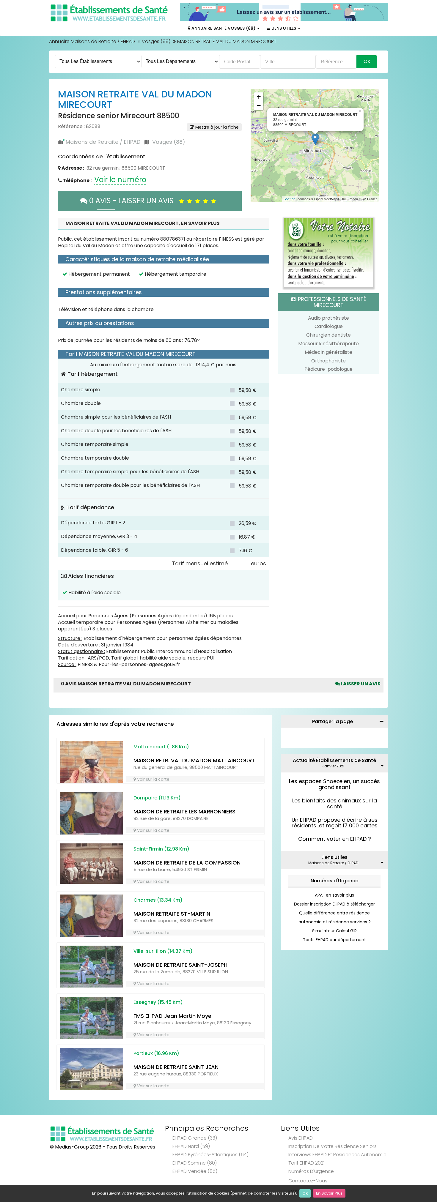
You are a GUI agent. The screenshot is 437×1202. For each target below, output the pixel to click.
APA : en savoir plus (334, 895)
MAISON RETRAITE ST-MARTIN (171, 913)
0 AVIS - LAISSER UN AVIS (133, 201)
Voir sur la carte (152, 779)
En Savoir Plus (329, 1193)
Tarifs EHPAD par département (334, 940)
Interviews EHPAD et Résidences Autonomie (337, 1154)
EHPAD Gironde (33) (194, 1138)
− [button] (259, 105)
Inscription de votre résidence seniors (332, 1146)
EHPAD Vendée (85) (194, 1171)
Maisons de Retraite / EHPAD (103, 142)
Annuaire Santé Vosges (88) (223, 28)
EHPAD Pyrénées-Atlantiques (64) (210, 1154)
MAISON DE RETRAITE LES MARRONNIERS (184, 811)
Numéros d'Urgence (334, 880)
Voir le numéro (120, 179)
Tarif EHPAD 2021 (306, 1163)
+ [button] (259, 96)
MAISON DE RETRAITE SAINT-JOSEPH (180, 964)
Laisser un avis (360, 683)
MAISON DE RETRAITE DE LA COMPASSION (186, 862)
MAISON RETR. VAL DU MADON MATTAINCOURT (194, 760)
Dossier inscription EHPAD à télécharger (334, 904)
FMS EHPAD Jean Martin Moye (172, 1016)
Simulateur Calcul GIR (334, 931)
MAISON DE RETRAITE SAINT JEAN (175, 1067)
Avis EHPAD (300, 1138)
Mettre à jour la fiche (216, 127)
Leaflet (289, 199)
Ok (305, 1193)
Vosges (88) (156, 41)
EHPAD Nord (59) (191, 1146)
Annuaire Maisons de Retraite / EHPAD (92, 41)
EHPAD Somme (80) (194, 1163)
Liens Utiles (283, 28)
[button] (258, 145)
